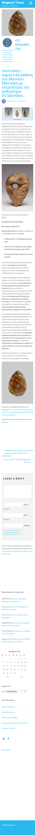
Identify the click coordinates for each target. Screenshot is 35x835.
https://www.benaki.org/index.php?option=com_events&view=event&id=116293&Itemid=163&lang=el (17, 412)
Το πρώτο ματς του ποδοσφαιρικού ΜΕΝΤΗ (17, 460)
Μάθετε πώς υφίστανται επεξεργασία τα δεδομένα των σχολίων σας (17, 551)
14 (7, 666)
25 (22, 669)
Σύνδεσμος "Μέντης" (9, 728)
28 (7, 673)
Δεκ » (21, 677)
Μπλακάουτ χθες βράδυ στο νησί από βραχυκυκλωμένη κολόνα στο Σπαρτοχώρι (17, 453)
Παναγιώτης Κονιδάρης (10, 717)
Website (27, 525)
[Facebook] (8, 738)
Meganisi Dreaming (8, 707)
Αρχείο (4, 691)
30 (14, 673)
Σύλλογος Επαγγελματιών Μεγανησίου (15, 723)
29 (11, 673)
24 (18, 669)
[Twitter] (4, 738)
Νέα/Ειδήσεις (7, 55)
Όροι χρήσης (6, 750)
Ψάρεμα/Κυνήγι (7, 61)
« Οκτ (7, 677)
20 (4, 669)
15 (11, 666)
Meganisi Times (8, 825)
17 (18, 666)
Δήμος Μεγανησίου (8, 712)
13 (4, 666)
